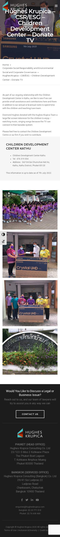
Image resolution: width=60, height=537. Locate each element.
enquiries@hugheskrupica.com (30, 507)
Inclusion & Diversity (27, 530)
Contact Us (30, 414)
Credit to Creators (48, 530)
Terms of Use (10, 530)
